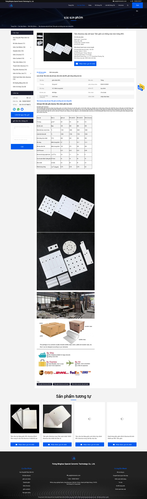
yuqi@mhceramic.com (120, 1)
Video (89, 5)
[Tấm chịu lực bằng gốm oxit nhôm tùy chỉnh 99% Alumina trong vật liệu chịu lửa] (57, 419)
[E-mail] (22, 109)
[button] (13, 423)
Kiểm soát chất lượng (120, 479)
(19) (18, 51)
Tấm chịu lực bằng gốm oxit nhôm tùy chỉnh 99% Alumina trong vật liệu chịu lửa (56, 437)
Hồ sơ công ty (120, 472)
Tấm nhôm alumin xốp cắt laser (80, 384)
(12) (19, 62)
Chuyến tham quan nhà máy (120, 475)
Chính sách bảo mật (120, 489)
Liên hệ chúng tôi (110, 5)
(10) (21, 39)
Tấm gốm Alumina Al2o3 (44, 384)
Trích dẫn (137, 6)
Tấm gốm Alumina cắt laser (61, 384)
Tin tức (120, 482)
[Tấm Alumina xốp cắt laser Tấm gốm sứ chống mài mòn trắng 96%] (58, 47)
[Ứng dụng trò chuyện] (14, 109)
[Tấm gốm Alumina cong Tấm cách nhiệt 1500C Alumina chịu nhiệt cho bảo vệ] (24, 419)
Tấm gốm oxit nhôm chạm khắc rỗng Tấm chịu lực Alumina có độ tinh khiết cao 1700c (122, 437)
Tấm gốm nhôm (32, 26)
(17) (18, 54)
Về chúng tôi (98, 5)
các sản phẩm (22, 26)
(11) (19, 43)
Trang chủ (71, 5)
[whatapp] (18, 109)
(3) (20, 83)
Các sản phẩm (81, 5)
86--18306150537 (136, 1)
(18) (19, 47)
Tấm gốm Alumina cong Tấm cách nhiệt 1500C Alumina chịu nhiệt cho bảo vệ (24, 437)
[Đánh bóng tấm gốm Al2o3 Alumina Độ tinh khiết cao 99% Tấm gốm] (89, 419)
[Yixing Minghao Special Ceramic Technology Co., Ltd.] (10, 5)
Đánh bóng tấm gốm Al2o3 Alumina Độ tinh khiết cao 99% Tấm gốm (88, 437)
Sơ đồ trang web (120, 485)
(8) (19, 86)
